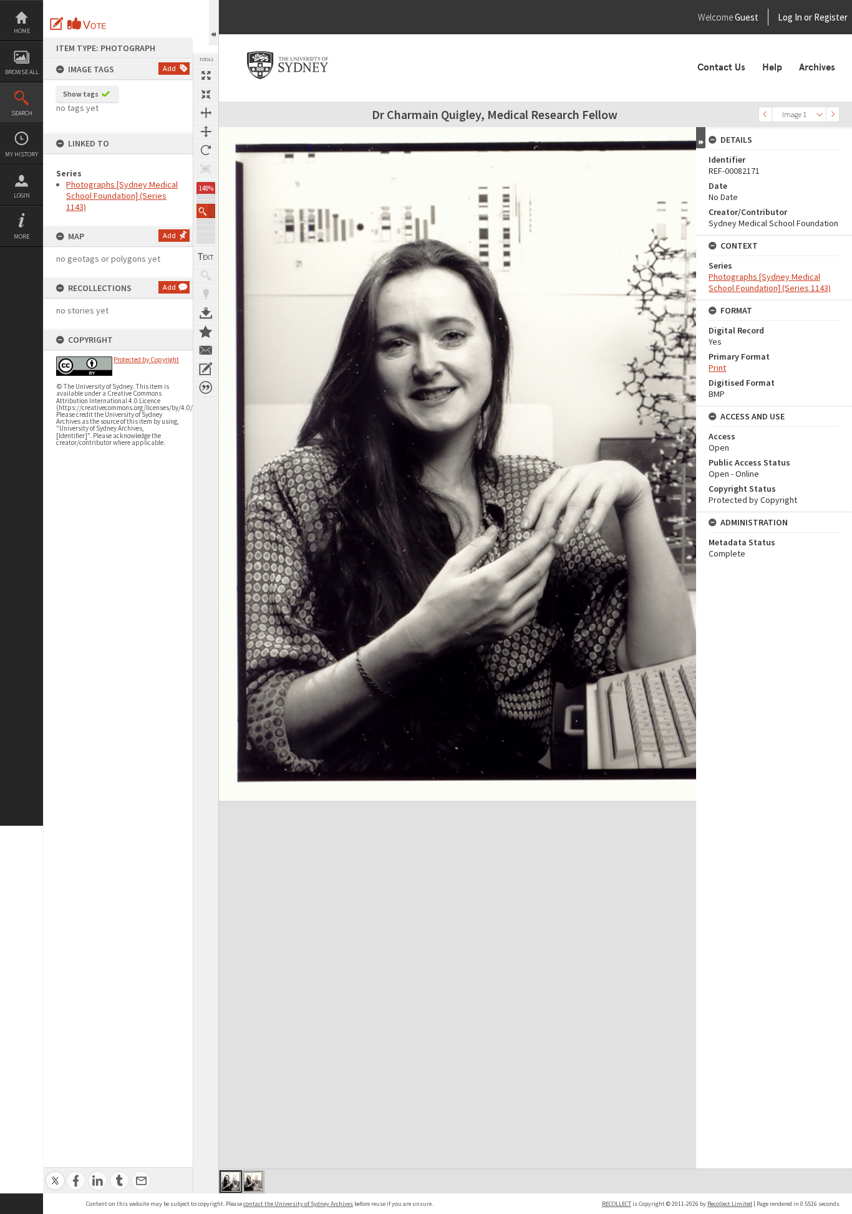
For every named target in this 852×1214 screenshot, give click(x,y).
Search (21, 113)
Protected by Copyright (146, 359)
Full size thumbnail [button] (205, 75)
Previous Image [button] (765, 114)
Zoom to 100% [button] (205, 169)
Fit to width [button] (205, 112)
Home (22, 31)
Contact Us (721, 67)
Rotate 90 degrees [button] (205, 150)
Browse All (22, 72)
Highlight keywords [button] (205, 294)
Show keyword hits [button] (205, 275)
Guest (746, 17)
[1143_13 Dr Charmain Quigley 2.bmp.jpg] (253, 1181)
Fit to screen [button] (205, 94)
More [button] (21, 236)
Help (772, 67)
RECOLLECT (616, 1204)
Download (205, 313)
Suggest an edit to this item (57, 24)
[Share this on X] (55, 1174)
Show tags (81, 93)
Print (717, 367)
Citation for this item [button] (205, 387)
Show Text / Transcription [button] (205, 256)
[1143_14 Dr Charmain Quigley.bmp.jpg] (231, 1181)
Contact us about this (205, 350)
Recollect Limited (729, 1204)
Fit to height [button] (205, 131)
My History (21, 154)
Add (169, 68)
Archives (817, 67)
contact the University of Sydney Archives (298, 1204)
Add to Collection (205, 331)
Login (22, 195)
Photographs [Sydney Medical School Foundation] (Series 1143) (122, 196)
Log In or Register (789, 17)
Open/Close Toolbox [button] (213, 22)
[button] (205, 211)
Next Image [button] (832, 114)
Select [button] (819, 114)
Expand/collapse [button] (700, 137)
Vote (87, 24)
